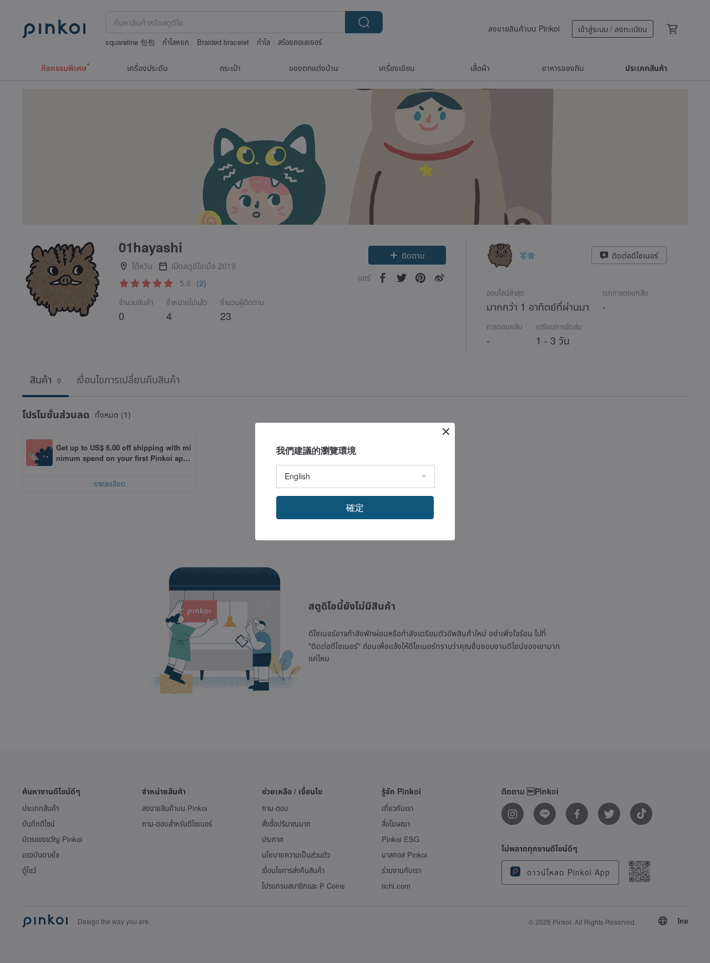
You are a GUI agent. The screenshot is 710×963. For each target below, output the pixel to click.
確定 (355, 507)
